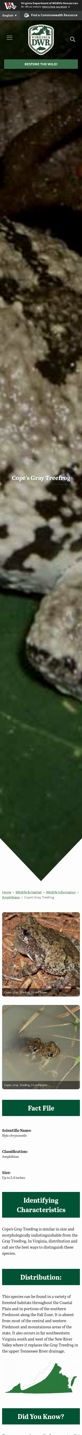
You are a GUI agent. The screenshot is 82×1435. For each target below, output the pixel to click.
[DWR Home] (41, 39)
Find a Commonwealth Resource (54, 15)
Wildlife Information (61, 892)
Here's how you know (54, 6)
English (10, 15)
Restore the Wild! (41, 64)
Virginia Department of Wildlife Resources (49, 3)
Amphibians (11, 897)
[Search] (72, 41)
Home (6, 892)
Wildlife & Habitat (29, 892)
